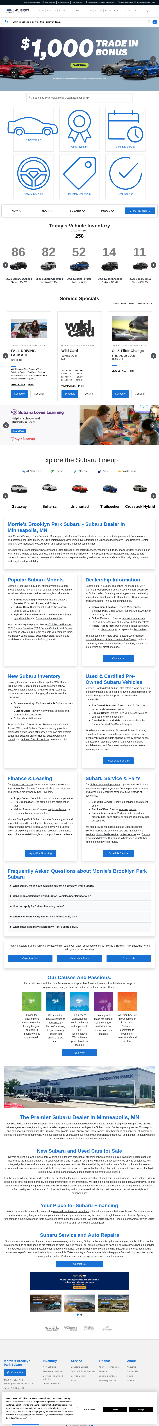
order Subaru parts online (106, 817)
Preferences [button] (21, 1418)
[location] (86, 2)
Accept (141, 1410)
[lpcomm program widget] (88, 1328)
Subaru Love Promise (132, 635)
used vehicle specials (104, 622)
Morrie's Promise (95, 639)
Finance (105, 1361)
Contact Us (118, 658)
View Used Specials (118, 760)
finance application (62, 798)
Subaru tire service (105, 830)
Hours (130, 1376)
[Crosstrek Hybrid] (113, 1303)
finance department (22, 784)
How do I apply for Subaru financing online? (39, 906)
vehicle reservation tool (35, 813)
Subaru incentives (139, 622)
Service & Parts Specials (83, 1371)
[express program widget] (70, 1328)
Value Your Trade (79, 958)
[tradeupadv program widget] (52, 1328)
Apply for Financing (40, 853)
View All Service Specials (124, 303)
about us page (109, 629)
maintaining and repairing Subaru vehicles (78, 1241)
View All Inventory (78, 231)
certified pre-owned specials (107, 716)
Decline (115, 1410)
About (131, 1361)
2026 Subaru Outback (46, 628)
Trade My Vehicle (107, 1380)
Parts (73, 1380)
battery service (128, 834)
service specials (127, 809)
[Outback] (45, 1303)
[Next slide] (81, 1315)
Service (76, 1361)
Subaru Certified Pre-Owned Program (112, 724)
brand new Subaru (38, 1157)
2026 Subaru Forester (59, 624)
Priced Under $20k (52, 1383)
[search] (156, 11)
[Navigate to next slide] (156, 59)
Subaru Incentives (108, 1376)
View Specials (30, 958)
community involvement (98, 643)
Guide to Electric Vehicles (35, 739)
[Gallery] (79, 59)
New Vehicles (49, 1367)
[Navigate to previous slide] (2, 59)
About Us (131, 1367)
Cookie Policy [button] (25, 1415)
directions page (111, 647)
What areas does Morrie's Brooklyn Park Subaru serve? (45, 927)
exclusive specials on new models (32, 1168)
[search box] (80, 97)
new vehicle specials (133, 618)
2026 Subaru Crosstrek (20, 628)
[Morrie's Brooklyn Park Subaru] (18, 10)
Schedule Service (144, 303)
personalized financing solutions (71, 1211)
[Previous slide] (78, 1315)
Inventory (50, 1361)
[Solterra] (79, 1303)
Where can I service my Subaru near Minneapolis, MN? (45, 916)
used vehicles (95, 691)
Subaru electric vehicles (49, 618)
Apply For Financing (109, 1367)
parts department (136, 813)
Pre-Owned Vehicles (53, 1371)
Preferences (89, 1410)
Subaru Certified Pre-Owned (120, 639)
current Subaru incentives (28, 714)
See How (79, 1052)
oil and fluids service (107, 834)
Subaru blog (140, 629)
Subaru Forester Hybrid (32, 735)
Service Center (78, 1376)
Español (131, 1380)
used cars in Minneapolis (115, 1178)
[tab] (31, 471)
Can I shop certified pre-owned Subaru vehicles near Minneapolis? (52, 896)
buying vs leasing (57, 809)
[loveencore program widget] (107, 1328)
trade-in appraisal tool (136, 625)
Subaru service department (105, 784)
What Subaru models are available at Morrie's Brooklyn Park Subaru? (53, 885)
